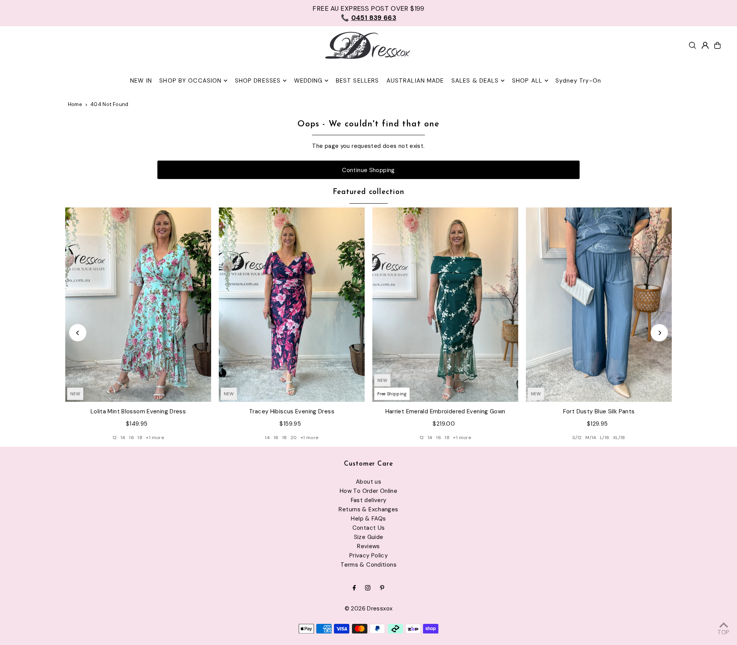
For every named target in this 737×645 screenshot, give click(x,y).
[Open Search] (692, 45)
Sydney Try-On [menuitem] (578, 81)
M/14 (591, 437)
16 (131, 437)
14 (123, 437)
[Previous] (77, 333)
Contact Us (368, 528)
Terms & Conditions (368, 565)
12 (114, 437)
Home (75, 104)
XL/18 (619, 437)
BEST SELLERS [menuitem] (357, 81)
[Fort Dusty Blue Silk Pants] (599, 304)
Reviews (368, 546)
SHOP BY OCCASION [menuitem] (190, 81)
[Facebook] (354, 588)
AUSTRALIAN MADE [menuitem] (415, 81)
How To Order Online (368, 491)
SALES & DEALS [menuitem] (475, 81)
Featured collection (368, 192)
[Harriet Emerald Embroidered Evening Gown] (445, 304)
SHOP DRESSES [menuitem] (258, 81)
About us (368, 482)
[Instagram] (367, 588)
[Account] (705, 45)
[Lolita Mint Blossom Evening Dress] (138, 304)
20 (294, 437)
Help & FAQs (368, 518)
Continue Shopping (368, 170)
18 (139, 437)
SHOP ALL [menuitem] (527, 81)
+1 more (155, 437)
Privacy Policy (368, 555)
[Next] (659, 333)
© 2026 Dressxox (369, 608)
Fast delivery (369, 500)
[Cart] (717, 45)
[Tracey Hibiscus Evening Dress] (292, 304)
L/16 (605, 437)
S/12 (577, 437)
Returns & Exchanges (368, 509)
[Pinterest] (382, 588)
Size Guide (368, 537)
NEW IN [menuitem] (141, 81)
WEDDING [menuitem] (308, 81)
